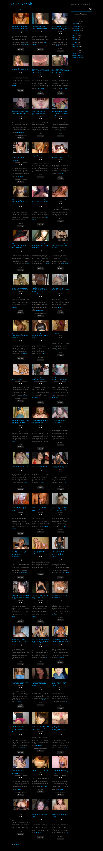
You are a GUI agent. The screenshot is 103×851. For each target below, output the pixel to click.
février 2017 (75, 46)
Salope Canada (22, 4)
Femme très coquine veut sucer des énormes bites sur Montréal (20, 335)
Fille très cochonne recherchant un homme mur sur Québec (19, 245)
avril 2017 (75, 42)
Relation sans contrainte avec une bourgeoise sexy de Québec (59, 245)
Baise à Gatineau (57, 334)
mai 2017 (75, 41)
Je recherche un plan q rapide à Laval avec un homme (59, 683)
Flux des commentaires (78, 57)
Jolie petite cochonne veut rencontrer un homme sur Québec (60, 814)
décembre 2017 (76, 28)
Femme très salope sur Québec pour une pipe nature (39, 683)
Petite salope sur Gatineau (20, 466)
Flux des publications (78, 55)
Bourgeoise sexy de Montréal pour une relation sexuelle (60, 289)
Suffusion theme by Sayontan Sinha (85, 847)
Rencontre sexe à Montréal (40, 770)
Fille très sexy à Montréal (39, 466)
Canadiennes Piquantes (18, 9)
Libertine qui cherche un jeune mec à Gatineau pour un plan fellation (60, 508)
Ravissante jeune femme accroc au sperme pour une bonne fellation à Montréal (60, 28)
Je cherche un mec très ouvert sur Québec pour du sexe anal (60, 772)
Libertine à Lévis (17, 813)
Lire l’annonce (25, 44)
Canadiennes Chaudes (31, 9)
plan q (74, 15)
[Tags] (21, 32)
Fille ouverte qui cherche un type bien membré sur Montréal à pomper (20, 201)
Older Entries (16, 844)
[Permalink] (19, 32)
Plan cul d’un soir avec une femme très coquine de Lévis (40, 597)
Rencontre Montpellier (18, 847)
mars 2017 (75, 44)
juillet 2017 (75, 37)
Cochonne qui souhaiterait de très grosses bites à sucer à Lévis (20, 597)
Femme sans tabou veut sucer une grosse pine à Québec (39, 113)
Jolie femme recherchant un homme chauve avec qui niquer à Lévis (40, 245)
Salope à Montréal (37, 156)
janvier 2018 (76, 26)
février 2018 (75, 25)
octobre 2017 (76, 32)
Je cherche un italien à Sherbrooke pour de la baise (39, 508)
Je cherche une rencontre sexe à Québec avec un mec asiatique (60, 113)
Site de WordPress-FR (78, 59)
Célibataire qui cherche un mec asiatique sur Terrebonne (40, 422)
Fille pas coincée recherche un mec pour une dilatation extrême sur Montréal (40, 641)
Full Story (20, 49)
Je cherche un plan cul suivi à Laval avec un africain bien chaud (20, 422)
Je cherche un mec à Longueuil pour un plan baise (39, 814)
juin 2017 (75, 39)
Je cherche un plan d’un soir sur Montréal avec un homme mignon (40, 201)
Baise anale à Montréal (59, 200)
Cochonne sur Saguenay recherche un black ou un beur (20, 508)
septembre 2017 (76, 33)
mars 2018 (75, 23)
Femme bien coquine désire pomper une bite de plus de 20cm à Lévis (40, 728)
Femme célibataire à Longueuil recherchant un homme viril (40, 335)
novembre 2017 (76, 30)
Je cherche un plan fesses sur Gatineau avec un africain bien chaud (20, 113)
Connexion (75, 53)
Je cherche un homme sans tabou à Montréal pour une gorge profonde (40, 70)
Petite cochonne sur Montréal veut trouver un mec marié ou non (20, 772)
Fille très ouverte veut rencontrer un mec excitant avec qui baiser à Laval (60, 70)
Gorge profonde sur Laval (20, 69)
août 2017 (75, 35)
